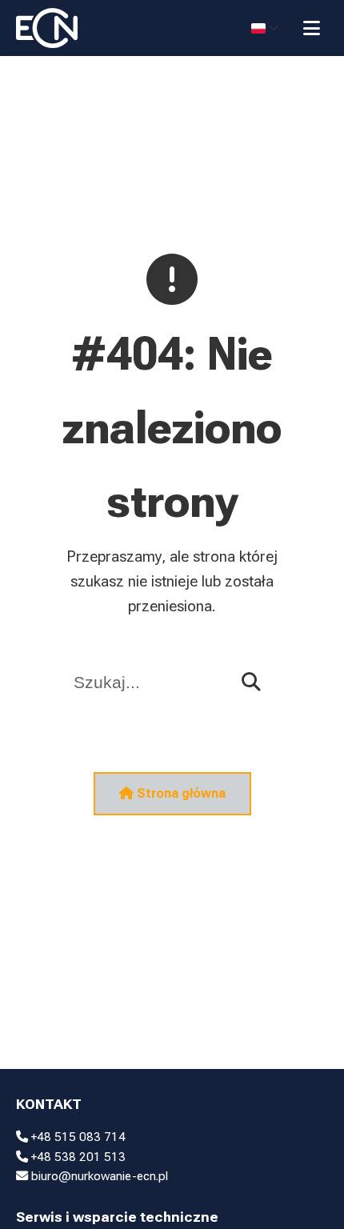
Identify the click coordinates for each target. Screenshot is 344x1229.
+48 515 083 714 (77, 1137)
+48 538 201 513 (77, 1157)
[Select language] (265, 28)
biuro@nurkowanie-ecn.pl (98, 1176)
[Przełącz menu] (311, 28)
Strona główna (180, 793)
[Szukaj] (251, 682)
